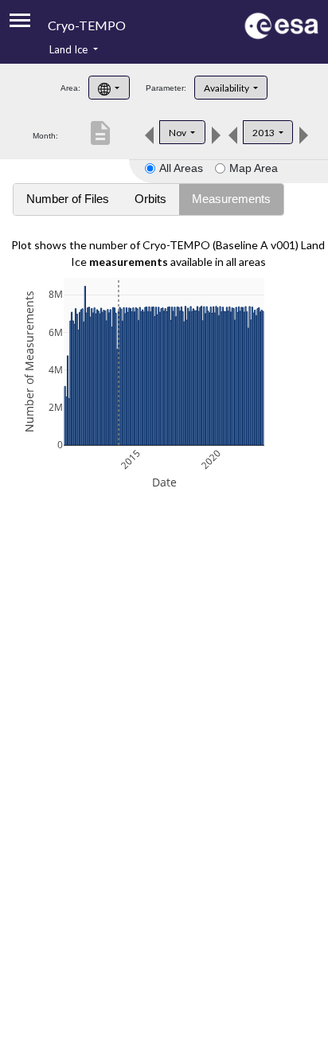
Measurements (231, 198)
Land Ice (69, 49)
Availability (227, 88)
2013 (264, 133)
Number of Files (67, 198)
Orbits (150, 198)
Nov (178, 133)
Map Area (253, 168)
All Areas (181, 168)
